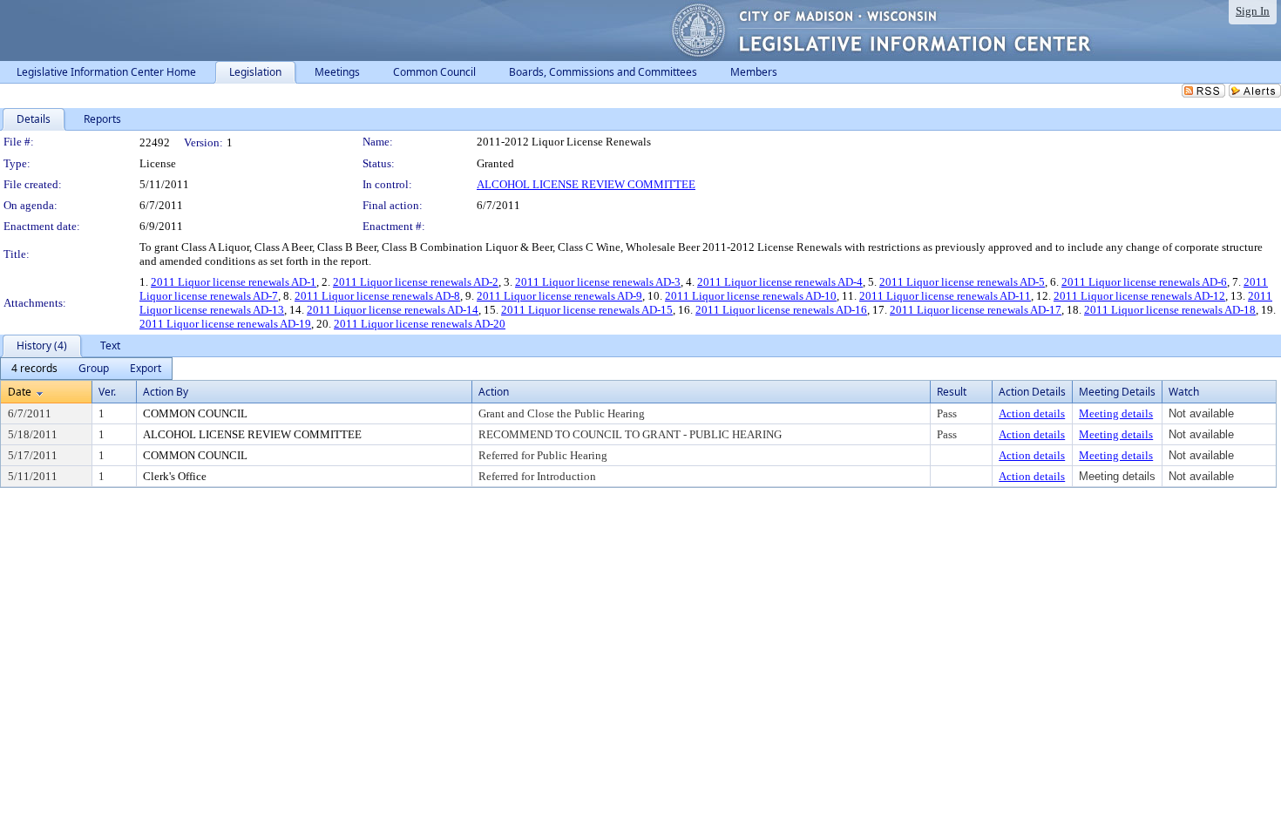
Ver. (107, 391)
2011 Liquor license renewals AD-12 (1139, 295)
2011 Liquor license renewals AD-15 (587, 309)
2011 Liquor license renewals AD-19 (225, 323)
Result (951, 391)
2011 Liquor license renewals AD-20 (419, 323)
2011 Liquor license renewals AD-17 (975, 309)
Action (493, 391)
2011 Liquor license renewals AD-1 (233, 281)
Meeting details (1116, 413)
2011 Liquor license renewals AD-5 (962, 281)
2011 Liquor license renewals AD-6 (1144, 281)
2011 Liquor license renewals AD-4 (780, 281)
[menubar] (86, 368)
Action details (1032, 413)
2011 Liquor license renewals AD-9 (559, 295)
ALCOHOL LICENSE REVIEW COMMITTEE (586, 184)
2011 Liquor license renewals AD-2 (415, 281)
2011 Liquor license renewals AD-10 (751, 295)
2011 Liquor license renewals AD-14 (392, 309)
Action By (165, 391)
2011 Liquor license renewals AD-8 (377, 295)
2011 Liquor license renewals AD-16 (781, 309)
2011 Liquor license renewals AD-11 (945, 295)
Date (19, 391)
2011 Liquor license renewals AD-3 (598, 281)
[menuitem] (34, 368)
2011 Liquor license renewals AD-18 (1170, 309)
